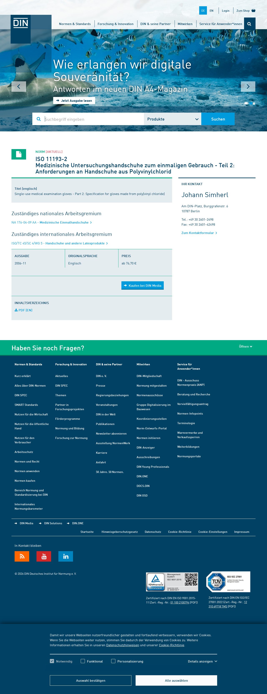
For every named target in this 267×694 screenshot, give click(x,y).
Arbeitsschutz (24, 452)
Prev (18, 86)
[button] (202, 661)
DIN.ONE (142, 476)
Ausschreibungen (148, 457)
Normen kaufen (25, 480)
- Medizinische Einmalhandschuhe (50, 222)
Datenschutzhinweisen (122, 644)
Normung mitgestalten (152, 385)
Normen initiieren (148, 438)
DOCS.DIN (143, 486)
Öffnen (244, 346)
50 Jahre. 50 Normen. (110, 472)
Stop (254, 103)
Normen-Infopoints (190, 413)
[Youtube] (44, 556)
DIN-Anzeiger (146, 447)
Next (248, 86)
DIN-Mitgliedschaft (149, 376)
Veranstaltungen (107, 404)
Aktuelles (61, 376)
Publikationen (105, 424)
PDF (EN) (25, 310)
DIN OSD (142, 495)
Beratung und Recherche (193, 394)
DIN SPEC (21, 395)
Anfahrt (101, 462)
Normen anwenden (27, 471)
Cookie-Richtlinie (171, 644)
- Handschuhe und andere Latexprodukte (58, 243)
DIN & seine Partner (155, 24)
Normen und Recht (27, 461)
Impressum (241, 531)
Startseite (87, 531)
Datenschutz (153, 531)
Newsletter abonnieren (111, 433)
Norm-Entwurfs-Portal (152, 428)
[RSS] (22, 556)
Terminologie (186, 423)
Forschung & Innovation (116, 24)
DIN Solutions (53, 523)
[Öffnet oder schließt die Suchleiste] (250, 24)
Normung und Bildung (69, 428)
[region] (133, 651)
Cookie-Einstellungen (212, 531)
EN (211, 10)
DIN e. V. (101, 376)
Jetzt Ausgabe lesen (76, 100)
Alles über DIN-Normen (30, 385)
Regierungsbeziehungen (112, 395)
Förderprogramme (67, 418)
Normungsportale (189, 456)
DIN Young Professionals (153, 466)
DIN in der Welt (106, 414)
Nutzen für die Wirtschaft (31, 414)
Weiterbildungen (188, 446)
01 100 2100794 (179, 602)
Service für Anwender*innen (220, 24)
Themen (60, 395)
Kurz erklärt (23, 376)
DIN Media (26, 523)
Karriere (101, 452)
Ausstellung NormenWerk (113, 443)
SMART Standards (26, 404)
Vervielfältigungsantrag (192, 404)
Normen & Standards (75, 24)
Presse (100, 385)
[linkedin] (65, 556)
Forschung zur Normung (71, 438)
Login (225, 10)
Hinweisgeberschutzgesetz (120, 531)
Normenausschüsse (150, 395)
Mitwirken (185, 24)
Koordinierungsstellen (152, 418)
